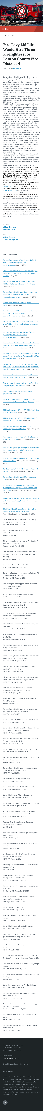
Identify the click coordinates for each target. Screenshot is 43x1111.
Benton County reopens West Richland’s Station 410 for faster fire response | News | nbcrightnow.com (20, 262)
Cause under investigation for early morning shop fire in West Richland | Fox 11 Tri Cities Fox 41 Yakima (20, 273)
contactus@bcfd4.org (11, 1058)
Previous (6, 224)
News (12, 35)
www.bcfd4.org (8, 186)
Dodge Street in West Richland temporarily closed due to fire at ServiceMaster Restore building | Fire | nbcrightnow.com (21, 356)
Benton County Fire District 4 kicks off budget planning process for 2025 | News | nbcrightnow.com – (19, 334)
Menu (7, 29)
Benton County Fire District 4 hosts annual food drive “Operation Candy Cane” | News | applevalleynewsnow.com (20, 294)
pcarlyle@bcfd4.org (10, 190)
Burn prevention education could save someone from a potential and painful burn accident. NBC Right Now (20, 487)
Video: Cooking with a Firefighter (10, 238)
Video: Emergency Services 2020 (10, 228)
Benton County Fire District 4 (21, 21)
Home (5, 35)
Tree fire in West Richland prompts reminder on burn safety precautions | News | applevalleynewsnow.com (20, 313)
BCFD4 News (17, 69)
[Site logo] (21, 18)
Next (4, 234)
